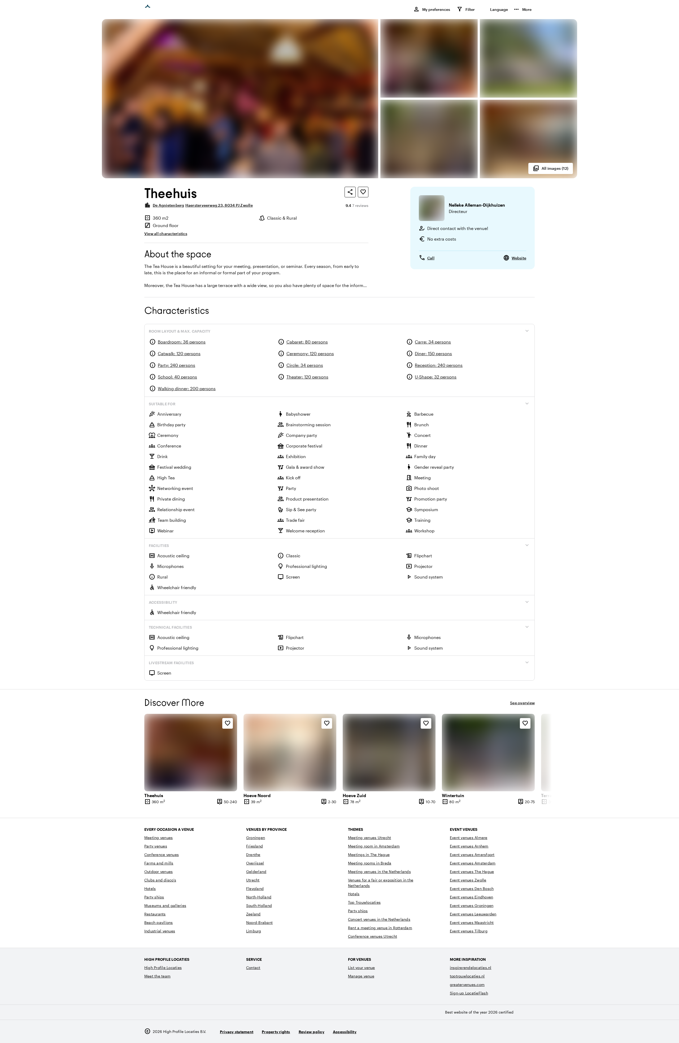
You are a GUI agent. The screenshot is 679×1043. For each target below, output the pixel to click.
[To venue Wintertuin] (488, 752)
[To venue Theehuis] (190, 752)
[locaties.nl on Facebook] (515, 1031)
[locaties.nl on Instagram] (500, 1031)
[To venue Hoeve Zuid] (389, 752)
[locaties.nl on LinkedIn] (529, 1031)
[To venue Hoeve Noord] (289, 752)
